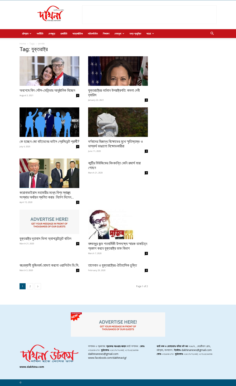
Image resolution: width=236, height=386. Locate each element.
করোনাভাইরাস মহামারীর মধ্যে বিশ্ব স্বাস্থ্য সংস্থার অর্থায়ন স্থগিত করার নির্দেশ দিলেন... (47, 194)
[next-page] (38, 286)
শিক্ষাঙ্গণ (106, 33)
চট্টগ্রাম (25, 33)
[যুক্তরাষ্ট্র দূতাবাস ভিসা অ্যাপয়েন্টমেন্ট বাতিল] (49, 222)
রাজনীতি (63, 33)
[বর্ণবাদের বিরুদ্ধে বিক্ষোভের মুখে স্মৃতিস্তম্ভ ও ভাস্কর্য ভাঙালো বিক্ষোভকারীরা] (118, 122)
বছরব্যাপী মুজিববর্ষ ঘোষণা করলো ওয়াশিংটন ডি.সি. (49, 265)
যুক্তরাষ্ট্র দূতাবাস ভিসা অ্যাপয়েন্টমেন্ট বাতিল (45, 238)
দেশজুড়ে (51, 33)
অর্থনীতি (40, 33)
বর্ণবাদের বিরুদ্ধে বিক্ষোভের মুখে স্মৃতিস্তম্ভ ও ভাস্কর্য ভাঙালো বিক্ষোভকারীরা (115, 143)
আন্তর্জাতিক (77, 33)
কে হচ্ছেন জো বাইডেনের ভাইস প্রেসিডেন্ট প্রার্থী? (49, 141)
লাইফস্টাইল (93, 33)
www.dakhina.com (32, 366)
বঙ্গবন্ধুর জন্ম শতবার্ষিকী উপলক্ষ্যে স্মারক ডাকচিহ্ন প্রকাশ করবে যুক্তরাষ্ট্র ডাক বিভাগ (117, 246)
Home (23, 43)
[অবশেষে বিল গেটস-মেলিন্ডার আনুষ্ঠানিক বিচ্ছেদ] (49, 71)
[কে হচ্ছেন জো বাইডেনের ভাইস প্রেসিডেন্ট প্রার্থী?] (49, 122)
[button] (212, 34)
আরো (148, 33)
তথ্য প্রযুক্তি (135, 33)
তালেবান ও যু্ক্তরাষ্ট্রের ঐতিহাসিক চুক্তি (112, 265)
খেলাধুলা (117, 33)
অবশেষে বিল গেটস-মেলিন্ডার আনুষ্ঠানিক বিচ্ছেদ (47, 90)
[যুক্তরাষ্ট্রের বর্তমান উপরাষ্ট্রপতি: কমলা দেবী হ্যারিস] (118, 71)
